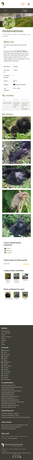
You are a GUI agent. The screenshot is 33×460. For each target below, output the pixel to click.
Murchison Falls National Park (10, 400)
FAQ (19, 453)
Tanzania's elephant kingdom (10, 413)
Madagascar (7, 362)
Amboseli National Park (8, 385)
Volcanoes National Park (16, 105)
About (3, 344)
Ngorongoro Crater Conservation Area (12, 402)
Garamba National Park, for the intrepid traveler (15, 417)
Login (24, 10)
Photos (3, 338)
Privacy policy (26, 453)
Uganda (9, 252)
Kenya (9, 248)
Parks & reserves (6, 336)
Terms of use (16, 455)
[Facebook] (13, 457)
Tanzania (6, 373)
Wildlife (3, 340)
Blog (2, 342)
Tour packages (5, 333)
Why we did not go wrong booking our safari (14, 425)
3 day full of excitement (8, 429)
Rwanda (9, 250)
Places (3, 335)
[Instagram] (18, 457)
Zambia (5, 377)
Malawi (5, 364)
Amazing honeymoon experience (11, 427)
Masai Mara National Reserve (10, 396)
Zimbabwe (6, 379)
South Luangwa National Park (10, 405)
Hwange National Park (8, 392)
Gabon (5, 358)
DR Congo (6, 354)
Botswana (6, 350)
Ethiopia (5, 356)
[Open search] (28, 4)
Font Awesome (13, 438)
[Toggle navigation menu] (5, 10)
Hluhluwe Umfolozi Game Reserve (11, 391)
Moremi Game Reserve (8, 398)
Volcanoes (7, 263)
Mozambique (7, 366)
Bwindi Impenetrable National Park (11, 387)
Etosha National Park (7, 389)
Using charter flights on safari (10, 415)
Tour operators (5, 331)
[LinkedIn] (20, 457)
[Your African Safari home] (16, 445)
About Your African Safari (9, 453)
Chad (5, 352)
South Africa (7, 371)
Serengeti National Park (8, 403)
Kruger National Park (7, 394)
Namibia (6, 368)
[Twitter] (15, 457)
